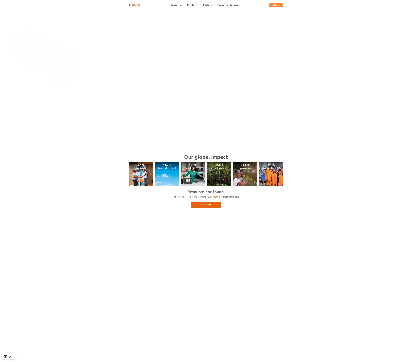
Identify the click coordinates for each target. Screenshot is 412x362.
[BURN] (135, 5)
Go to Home (206, 205)
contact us (218, 197)
